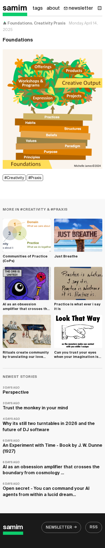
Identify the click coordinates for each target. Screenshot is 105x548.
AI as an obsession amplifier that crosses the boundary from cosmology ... (51, 468)
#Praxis (34, 178)
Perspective (16, 390)
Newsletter (59, 527)
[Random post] (99, 8)
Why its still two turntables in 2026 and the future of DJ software (49, 425)
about (53, 8)
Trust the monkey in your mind (35, 406)
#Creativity (14, 178)
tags (38, 8)
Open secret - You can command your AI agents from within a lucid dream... (46, 490)
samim (15, 8)
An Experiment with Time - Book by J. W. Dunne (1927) (52, 446)
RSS (94, 527)
